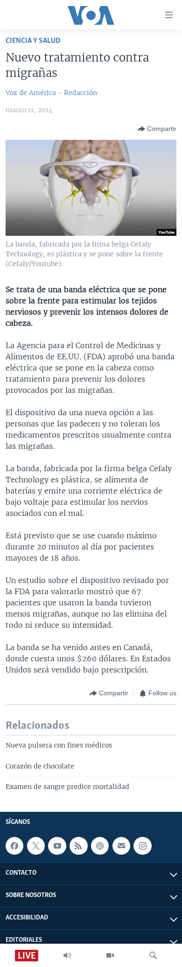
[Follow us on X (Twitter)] (36, 846)
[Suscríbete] (121, 846)
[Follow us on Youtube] (57, 846)
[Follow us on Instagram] (142, 846)
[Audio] (67, 955)
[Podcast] (100, 846)
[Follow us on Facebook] (14, 846)
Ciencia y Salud (33, 41)
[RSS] (78, 846)
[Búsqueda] (153, 955)
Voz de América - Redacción (51, 93)
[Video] (110, 955)
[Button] (157, 129)
